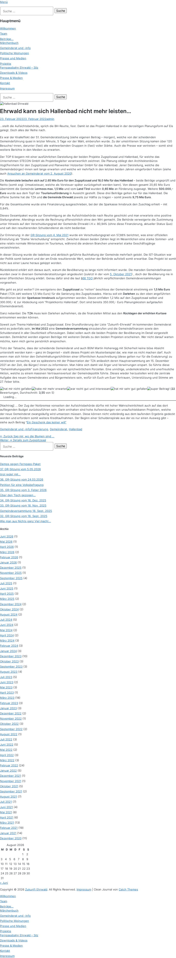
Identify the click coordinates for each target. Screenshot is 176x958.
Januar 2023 (8, 708)
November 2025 (11, 572)
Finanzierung (39, 429)
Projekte (5, 63)
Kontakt (5, 83)
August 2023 (8, 671)
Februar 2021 (9, 827)
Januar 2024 (8, 651)
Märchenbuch (9, 43)
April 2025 (7, 593)
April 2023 (7, 692)
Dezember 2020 (10, 838)
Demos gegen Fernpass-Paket (20, 464)
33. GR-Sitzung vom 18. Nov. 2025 (23, 505)
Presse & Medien (11, 78)
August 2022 (8, 734)
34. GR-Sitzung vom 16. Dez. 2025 (23, 500)
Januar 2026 (8, 562)
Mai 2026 (6, 541)
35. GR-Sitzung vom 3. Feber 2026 (23, 490)
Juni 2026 (6, 536)
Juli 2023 (6, 677)
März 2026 (7, 552)
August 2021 (8, 796)
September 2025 (11, 578)
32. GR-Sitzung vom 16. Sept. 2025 (23, 516)
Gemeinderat (58, 429)
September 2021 (11, 791)
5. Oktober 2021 (121, 274)
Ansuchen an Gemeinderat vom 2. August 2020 (39, 173)
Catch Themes (128, 889)
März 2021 (7, 822)
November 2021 (10, 781)
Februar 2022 (9, 765)
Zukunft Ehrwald (36, 889)
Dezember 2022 (10, 713)
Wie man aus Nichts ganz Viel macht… (25, 521)
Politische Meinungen (14, 53)
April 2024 (7, 635)
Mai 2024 (6, 630)
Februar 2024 (9, 645)
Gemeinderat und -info (15, 48)
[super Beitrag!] (158, 389)
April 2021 (6, 817)
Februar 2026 (9, 557)
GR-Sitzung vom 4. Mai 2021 (49, 235)
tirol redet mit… (10, 474)
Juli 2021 (6, 801)
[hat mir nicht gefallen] (16, 389)
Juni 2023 (6, 682)
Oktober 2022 (9, 723)
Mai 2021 (6, 812)
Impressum (7, 88)
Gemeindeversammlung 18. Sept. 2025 (26, 511)
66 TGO (87, 278)
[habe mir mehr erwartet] (49, 389)
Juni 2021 (6, 807)
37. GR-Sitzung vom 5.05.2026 (20, 469)
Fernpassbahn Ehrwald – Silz (19, 67)
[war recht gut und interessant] (89, 389)
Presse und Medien (13, 58)
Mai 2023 (6, 687)
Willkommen (8, 28)
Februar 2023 (9, 703)
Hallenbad (75, 429)
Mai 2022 (6, 749)
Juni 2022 (6, 744)
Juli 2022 (6, 739)
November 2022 (11, 718)
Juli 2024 (6, 619)
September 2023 (11, 666)
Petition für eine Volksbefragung (22, 485)
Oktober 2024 (9, 609)
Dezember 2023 (10, 656)
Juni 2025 (6, 588)
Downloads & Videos (13, 72)
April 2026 (7, 546)
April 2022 (7, 755)
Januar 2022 (8, 770)
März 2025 (7, 598)
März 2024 (7, 640)
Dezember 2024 (10, 604)
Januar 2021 (8, 833)
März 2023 (7, 697)
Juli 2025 (6, 583)
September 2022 (11, 729)
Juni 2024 (6, 624)
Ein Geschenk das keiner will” (46, 422)
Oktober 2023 (9, 661)
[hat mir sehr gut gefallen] (129, 389)
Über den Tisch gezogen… (18, 495)
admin (50, 119)
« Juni (4, 882)
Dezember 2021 (10, 775)
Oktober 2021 (9, 786)
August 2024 (8, 614)
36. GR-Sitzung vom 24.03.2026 (21, 479)
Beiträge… (7, 39)
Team (3, 33)
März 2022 (7, 760)
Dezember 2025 (10, 567)
